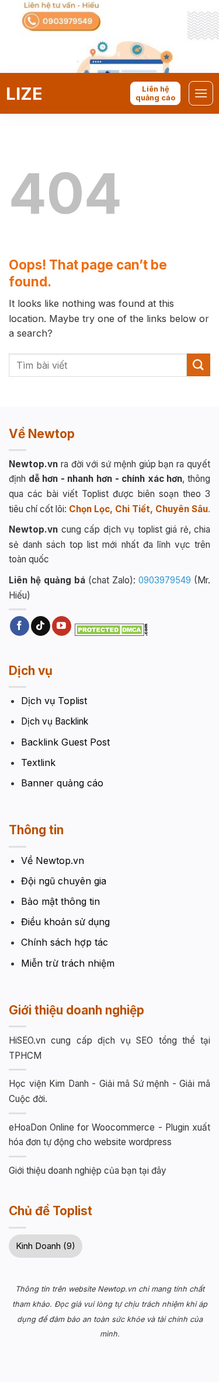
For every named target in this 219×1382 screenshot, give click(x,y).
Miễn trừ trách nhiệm (67, 963)
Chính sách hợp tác (64, 942)
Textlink (38, 762)
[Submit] (198, 365)
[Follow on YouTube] (61, 626)
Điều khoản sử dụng (65, 922)
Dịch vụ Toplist (54, 700)
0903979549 (164, 580)
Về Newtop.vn (52, 860)
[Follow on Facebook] (19, 626)
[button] (201, 93)
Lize (24, 93)
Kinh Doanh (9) (45, 1245)
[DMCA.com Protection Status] (111, 629)
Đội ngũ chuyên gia (63, 881)
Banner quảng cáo (62, 783)
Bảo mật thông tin (60, 901)
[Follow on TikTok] (40, 626)
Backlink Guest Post (65, 742)
